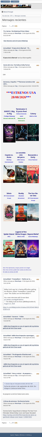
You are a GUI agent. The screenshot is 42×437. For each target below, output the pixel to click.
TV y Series (7, 31)
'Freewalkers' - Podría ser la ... (22, 279)
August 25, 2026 (9, 304)
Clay (16, 50)
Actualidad (7, 48)
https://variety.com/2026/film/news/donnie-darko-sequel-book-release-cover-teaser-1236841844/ (20, 416)
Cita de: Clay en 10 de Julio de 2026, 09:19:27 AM (19, 384)
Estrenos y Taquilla (9, 82)
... (11, 26)
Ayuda (12, 435)
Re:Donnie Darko (23, 401)
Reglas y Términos (20, 435)
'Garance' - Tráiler (18, 317)
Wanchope (18, 33)
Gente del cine (8, 65)
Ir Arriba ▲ (29, 435)
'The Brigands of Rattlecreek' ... (22, 354)
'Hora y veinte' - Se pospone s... (22, 373)
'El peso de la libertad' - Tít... (21, 48)
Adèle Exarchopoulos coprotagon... (23, 335)
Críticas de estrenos (10, 401)
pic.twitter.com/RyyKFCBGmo (13, 300)
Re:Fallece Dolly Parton (22, 65)
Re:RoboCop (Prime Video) (20, 31)
